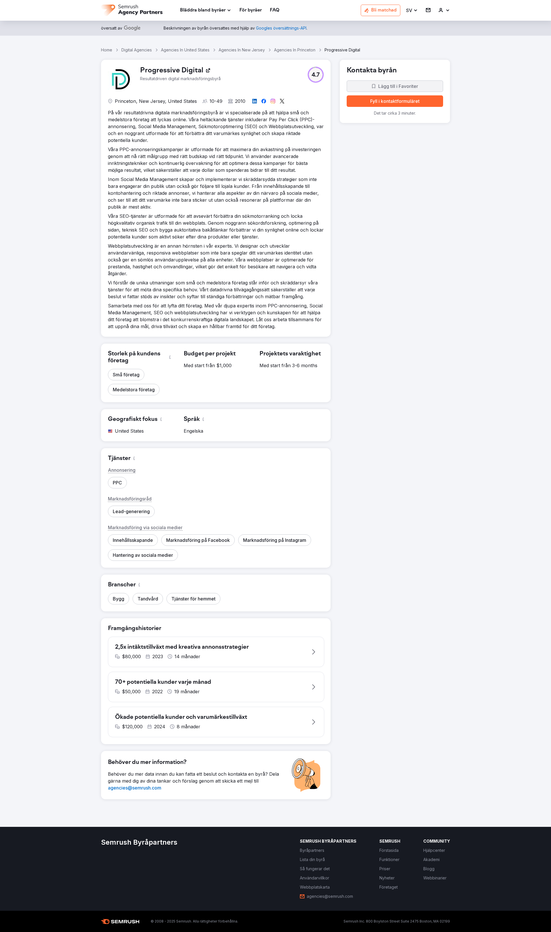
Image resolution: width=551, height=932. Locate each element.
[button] (412, 10)
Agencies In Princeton (294, 49)
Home (106, 49)
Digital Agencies (136, 49)
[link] (250, 10)
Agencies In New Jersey (242, 49)
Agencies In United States (185, 49)
